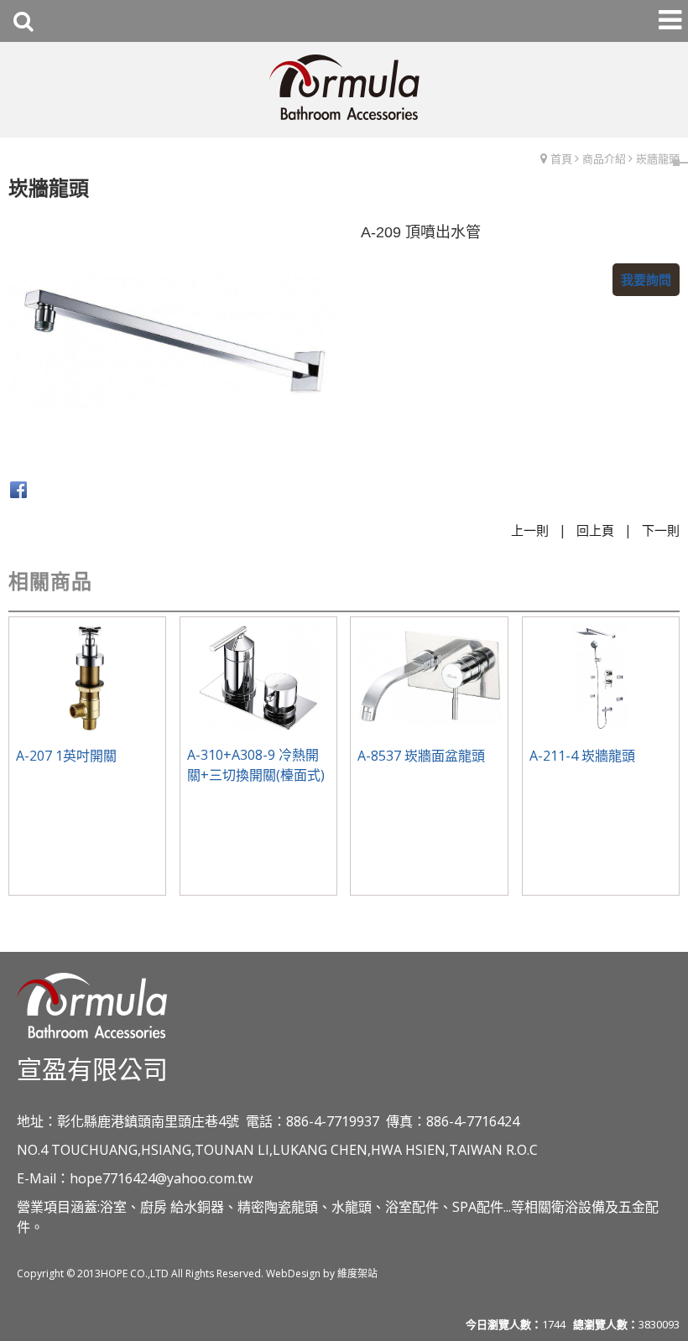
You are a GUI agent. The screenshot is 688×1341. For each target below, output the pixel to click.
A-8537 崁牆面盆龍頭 (421, 755)
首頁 (561, 158)
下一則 (661, 530)
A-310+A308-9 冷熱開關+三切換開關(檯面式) (256, 765)
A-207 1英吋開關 (66, 755)
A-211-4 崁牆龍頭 (582, 755)
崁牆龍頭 (658, 158)
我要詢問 (646, 279)
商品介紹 (604, 158)
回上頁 (595, 530)
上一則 (530, 530)
